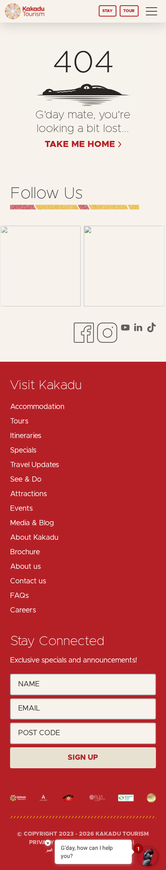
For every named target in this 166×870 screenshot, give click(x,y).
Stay (107, 11)
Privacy (42, 842)
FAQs (19, 596)
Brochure (25, 552)
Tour (129, 11)
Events (21, 508)
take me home (80, 144)
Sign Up (83, 757)
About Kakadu (34, 537)
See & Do (26, 479)
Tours (19, 421)
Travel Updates (34, 465)
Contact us (28, 581)
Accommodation (37, 407)
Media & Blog (32, 523)
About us (25, 566)
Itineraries (25, 436)
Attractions (28, 494)
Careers (23, 610)
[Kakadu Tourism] (25, 11)
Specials (23, 450)
